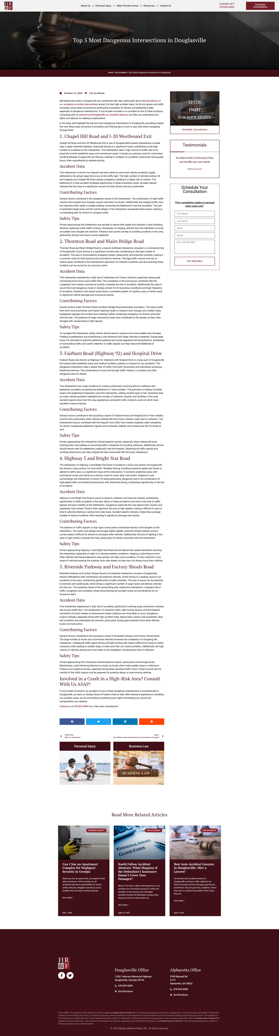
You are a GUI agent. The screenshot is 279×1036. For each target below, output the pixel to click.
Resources (149, 5)
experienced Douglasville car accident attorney (103, 114)
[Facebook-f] (61, 975)
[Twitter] (70, 975)
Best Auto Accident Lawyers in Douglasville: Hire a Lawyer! (194, 867)
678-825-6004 (227, 7)
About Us (85, 5)
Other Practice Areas (127, 5)
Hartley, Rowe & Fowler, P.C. (133, 1028)
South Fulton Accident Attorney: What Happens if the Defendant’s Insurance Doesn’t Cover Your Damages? (137, 871)
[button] (72, 721)
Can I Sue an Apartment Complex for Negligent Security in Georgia (80, 867)
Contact (64, 706)
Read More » (67, 898)
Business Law (139, 746)
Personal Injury (103, 5)
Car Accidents (121, 72)
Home (110, 72)
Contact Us (165, 5)
